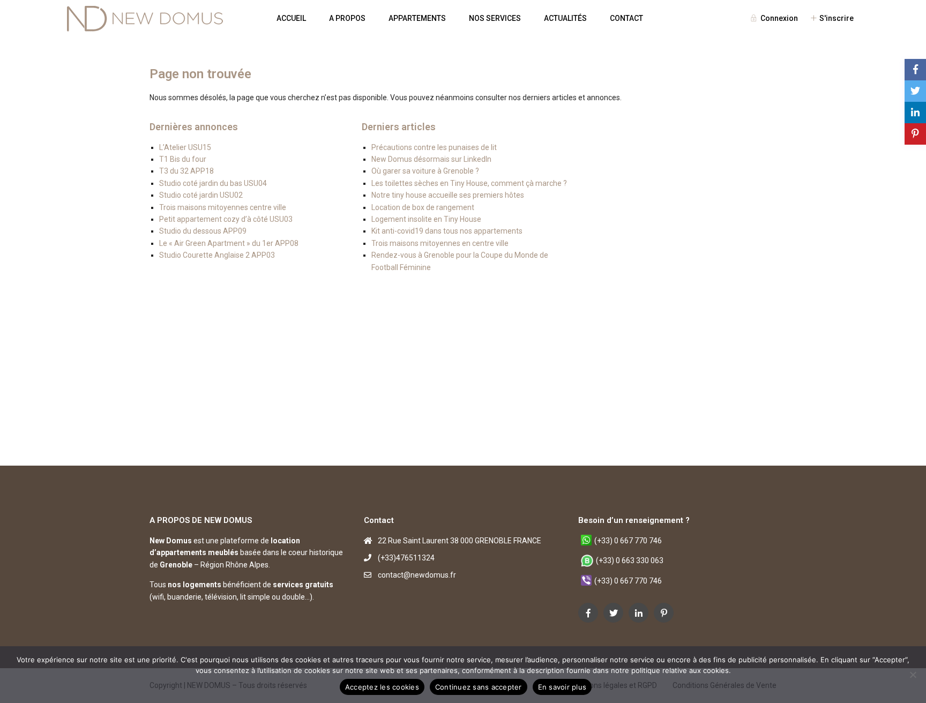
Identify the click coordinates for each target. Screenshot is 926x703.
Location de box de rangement (422, 207)
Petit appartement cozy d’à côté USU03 (226, 219)
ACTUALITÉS (565, 18)
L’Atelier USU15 (185, 147)
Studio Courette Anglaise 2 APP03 (217, 255)
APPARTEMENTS (417, 18)
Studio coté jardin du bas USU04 (213, 183)
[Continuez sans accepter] (912, 674)
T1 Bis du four (182, 159)
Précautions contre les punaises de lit (434, 147)
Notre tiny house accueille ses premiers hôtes (447, 195)
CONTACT (626, 18)
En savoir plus (562, 687)
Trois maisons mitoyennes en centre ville (440, 243)
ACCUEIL (291, 18)
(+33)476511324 (406, 558)
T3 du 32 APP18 (186, 171)
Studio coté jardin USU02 (201, 195)
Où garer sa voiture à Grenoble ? (425, 171)
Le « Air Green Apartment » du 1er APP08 (228, 243)
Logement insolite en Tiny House (426, 219)
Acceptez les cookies (382, 687)
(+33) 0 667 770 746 (628, 540)
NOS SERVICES (495, 18)
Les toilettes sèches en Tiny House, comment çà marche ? (469, 183)
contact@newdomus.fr (417, 575)
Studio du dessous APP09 (203, 231)
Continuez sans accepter (478, 687)
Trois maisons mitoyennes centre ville (222, 207)
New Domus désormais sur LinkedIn (431, 159)
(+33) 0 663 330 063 (629, 560)
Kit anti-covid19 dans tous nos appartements (446, 231)
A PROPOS (347, 18)
